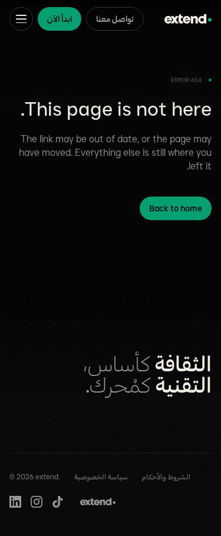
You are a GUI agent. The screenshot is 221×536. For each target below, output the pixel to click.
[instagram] (36, 502)
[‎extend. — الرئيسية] (188, 19)
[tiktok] (58, 502)
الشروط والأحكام (166, 476)
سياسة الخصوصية (101, 476)
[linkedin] (15, 502)
